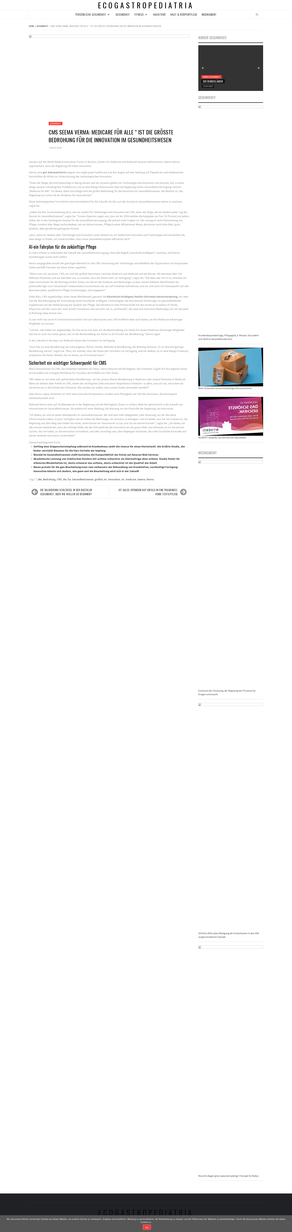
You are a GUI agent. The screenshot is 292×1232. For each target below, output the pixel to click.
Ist (122, 479)
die (64, 479)
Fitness (139, 14)
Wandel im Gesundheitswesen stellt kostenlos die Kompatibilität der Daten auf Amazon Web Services (95, 454)
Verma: (150, 479)
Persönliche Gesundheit (90, 14)
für (69, 479)
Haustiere (159, 14)
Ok (146, 1227)
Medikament (209, 14)
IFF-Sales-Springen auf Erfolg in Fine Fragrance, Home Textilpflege (148, 492)
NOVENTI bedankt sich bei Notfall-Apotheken (222, 437)
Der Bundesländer (213, 81)
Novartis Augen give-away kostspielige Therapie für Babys (228, 1175)
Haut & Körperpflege (183, 14)
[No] (288, 1223)
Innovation (114, 479)
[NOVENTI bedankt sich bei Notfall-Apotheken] (230, 416)
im (105, 479)
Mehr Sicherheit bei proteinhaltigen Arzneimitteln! (225, 388)
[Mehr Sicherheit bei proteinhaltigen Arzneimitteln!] (230, 366)
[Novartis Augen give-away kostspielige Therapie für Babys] (230, 1059)
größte (99, 479)
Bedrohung (49, 479)
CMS (59, 479)
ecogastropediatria (146, 1212)
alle (40, 479)
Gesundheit (123, 14)
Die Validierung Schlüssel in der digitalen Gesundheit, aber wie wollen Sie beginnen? (66, 492)
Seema (141, 479)
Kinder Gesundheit (211, 77)
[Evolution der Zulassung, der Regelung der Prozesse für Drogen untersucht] (230, 574)
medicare (131, 479)
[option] (230, 68)
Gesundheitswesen (83, 479)
